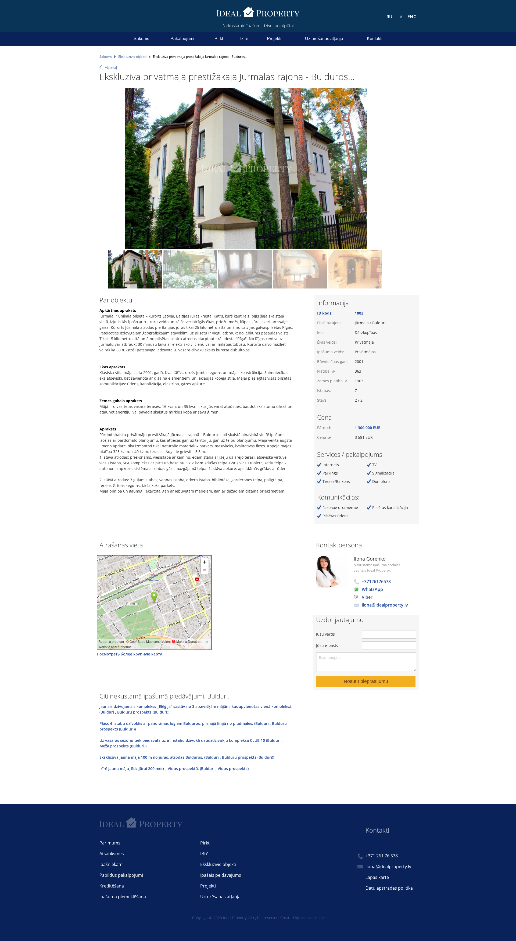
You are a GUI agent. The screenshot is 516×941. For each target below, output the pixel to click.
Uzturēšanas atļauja (324, 38)
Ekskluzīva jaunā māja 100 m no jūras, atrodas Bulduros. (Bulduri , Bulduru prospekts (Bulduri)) (186, 757)
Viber (367, 597)
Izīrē (244, 38)
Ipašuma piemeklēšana (122, 897)
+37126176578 (376, 581)
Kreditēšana (111, 886)
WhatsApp (372, 589)
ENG (412, 17)
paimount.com (313, 917)
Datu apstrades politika (389, 888)
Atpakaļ (111, 67)
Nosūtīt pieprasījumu (366, 681)
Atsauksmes (111, 854)
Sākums (141, 38)
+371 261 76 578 (382, 856)
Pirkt (218, 38)
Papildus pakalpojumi (121, 875)
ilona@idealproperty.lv (385, 605)
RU (389, 17)
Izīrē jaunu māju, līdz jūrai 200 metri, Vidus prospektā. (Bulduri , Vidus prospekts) (174, 768)
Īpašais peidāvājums (220, 875)
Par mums (109, 843)
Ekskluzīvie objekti (218, 864)
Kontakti (374, 38)
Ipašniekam (111, 864)
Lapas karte (377, 877)
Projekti (274, 38)
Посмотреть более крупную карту (129, 654)
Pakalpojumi (182, 38)
